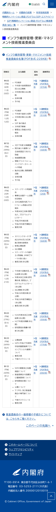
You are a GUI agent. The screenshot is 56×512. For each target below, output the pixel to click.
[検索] (44, 4)
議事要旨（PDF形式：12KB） (44, 190)
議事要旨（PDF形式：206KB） (44, 369)
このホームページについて (23, 445)
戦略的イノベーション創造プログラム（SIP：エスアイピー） (28, 17)
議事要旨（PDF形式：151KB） (44, 112)
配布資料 (35, 84)
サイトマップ (15, 454)
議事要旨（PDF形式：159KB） (44, 272)
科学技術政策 (42, 13)
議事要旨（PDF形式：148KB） (44, 146)
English (36, 4)
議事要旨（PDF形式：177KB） (44, 341)
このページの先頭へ (38, 425)
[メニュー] (52, 4)
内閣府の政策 (25, 13)
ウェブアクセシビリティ (21, 449)
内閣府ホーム (8, 13)
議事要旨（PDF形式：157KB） (44, 84)
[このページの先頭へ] (51, 496)
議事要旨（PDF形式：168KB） (44, 238)
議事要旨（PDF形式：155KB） (44, 316)
